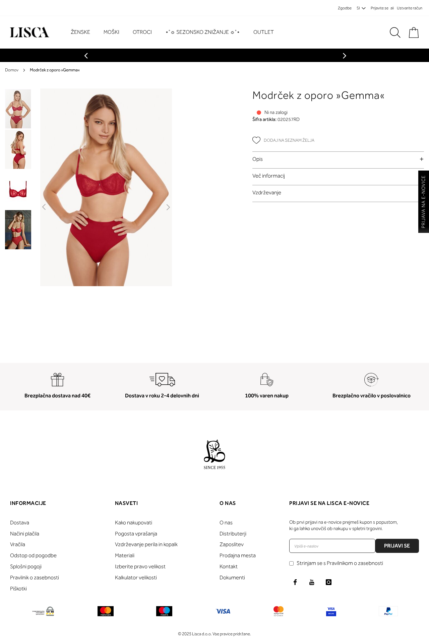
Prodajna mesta (238, 555)
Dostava (19, 522)
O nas (226, 522)
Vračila (17, 544)
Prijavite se (379, 8)
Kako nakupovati (133, 522)
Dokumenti (232, 577)
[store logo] (28, 32)
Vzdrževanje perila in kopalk (146, 544)
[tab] (338, 159)
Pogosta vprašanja (136, 533)
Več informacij (268, 176)
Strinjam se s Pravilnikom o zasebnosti (340, 563)
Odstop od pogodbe (33, 555)
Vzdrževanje (266, 192)
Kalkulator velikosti (136, 577)
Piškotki (18, 588)
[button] (44, 207)
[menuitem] (84, 32)
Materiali (124, 555)
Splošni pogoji (26, 566)
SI (358, 8)
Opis (257, 159)
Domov (11, 69)
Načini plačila (24, 533)
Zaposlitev (232, 544)
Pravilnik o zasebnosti (34, 577)
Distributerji (233, 533)
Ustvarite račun (409, 8)
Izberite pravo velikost (140, 566)
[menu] (176, 32)
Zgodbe (345, 8)
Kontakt (229, 566)
